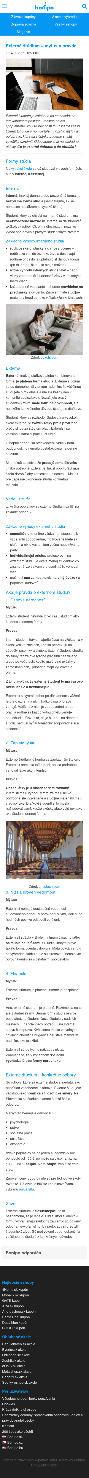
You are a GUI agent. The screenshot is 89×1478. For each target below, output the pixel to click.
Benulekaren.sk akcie (18, 1343)
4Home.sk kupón (15, 1289)
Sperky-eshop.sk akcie (19, 1382)
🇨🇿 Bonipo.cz (12, 1442)
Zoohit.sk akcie (13, 1360)
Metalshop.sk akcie (17, 1371)
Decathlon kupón (15, 1322)
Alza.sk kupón (13, 1305)
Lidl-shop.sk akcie (16, 1354)
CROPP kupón (13, 1327)
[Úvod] (44, 6)
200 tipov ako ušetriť (17, 1431)
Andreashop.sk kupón (19, 1311)
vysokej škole (21, 168)
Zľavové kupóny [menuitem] (23, 16)
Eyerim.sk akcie (14, 1349)
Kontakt (8, 1425)
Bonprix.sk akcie (14, 1376)
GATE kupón (12, 1300)
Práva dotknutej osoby (19, 1409)
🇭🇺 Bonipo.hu (12, 1447)
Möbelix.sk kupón (15, 1295)
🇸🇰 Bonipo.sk (12, 1436)
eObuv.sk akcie (13, 1365)
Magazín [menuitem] (23, 31)
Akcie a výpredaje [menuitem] (65, 16)
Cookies (8, 1403)
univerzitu (26, 1189)
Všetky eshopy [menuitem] (65, 24)
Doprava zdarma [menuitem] (23, 24)
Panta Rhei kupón (16, 1316)
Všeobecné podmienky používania (28, 1398)
